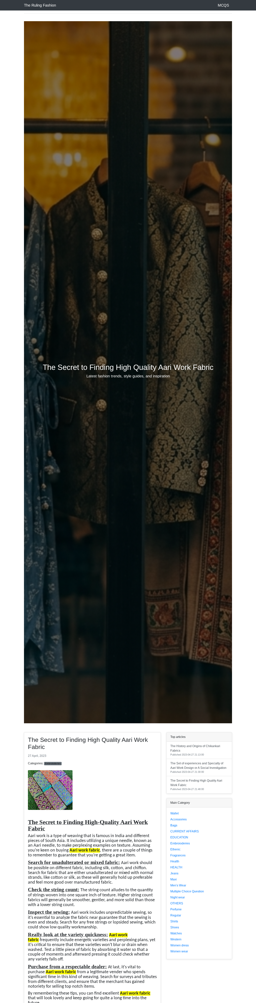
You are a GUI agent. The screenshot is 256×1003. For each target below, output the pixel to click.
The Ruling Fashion (40, 5)
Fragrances (178, 855)
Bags (173, 825)
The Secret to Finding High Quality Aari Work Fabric (196, 785)
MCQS (223, 5)
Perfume (176, 909)
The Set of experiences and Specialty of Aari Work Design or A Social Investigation (198, 767)
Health (174, 861)
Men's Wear (178, 885)
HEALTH (176, 867)
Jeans (174, 873)
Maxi (173, 879)
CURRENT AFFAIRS (184, 831)
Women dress (179, 945)
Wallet (174, 813)
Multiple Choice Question (187, 891)
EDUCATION (179, 837)
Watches (176, 933)
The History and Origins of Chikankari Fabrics (195, 750)
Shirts (174, 921)
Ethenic (175, 849)
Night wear (177, 897)
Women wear (179, 951)
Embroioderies (180, 843)
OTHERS (176, 903)
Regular (175, 915)
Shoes (174, 927)
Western (175, 939)
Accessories (178, 819)
